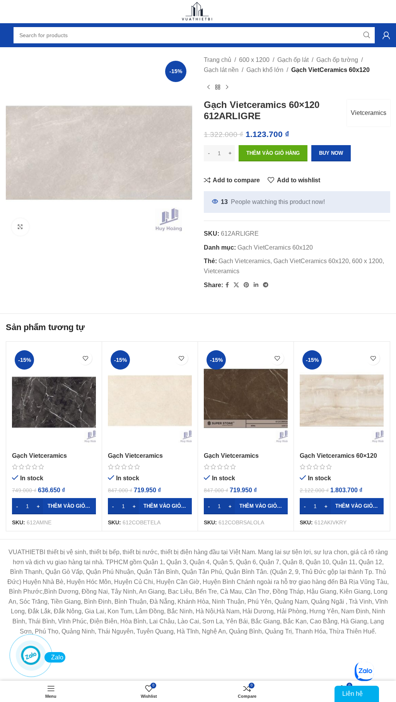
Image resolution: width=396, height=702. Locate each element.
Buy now (331, 153)
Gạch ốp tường (337, 60)
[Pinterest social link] (246, 285)
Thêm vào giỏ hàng (273, 153)
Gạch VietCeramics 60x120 (330, 70)
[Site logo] (198, 11)
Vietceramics (368, 113)
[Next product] (227, 87)
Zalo (57, 657)
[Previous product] (208, 87)
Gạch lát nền (221, 70)
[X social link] (236, 285)
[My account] (386, 35)
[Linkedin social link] (256, 285)
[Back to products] (217, 87)
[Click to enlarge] (20, 227)
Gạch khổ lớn (264, 70)
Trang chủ (217, 60)
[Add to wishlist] (85, 358)
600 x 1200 (254, 60)
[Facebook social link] (227, 285)
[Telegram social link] (266, 285)
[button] (54, 506)
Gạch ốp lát (293, 60)
